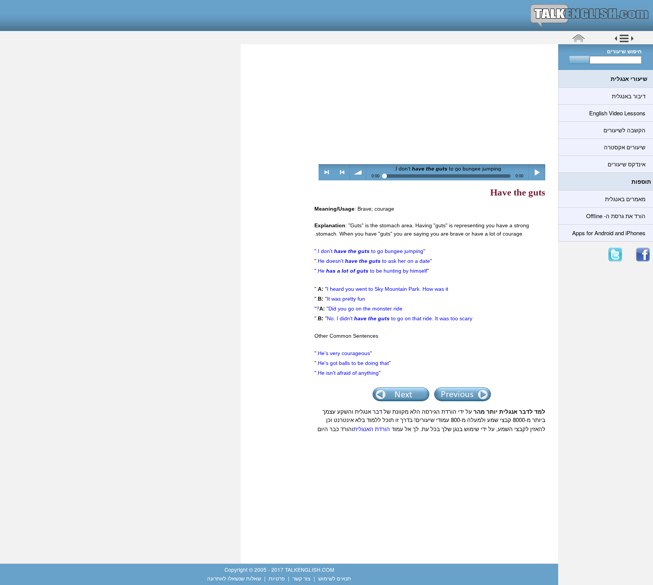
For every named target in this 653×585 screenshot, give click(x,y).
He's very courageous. (343, 353)
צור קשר (301, 578)
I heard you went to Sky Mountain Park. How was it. (382, 289)
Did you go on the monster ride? (359, 309)
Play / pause (536, 172)
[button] (624, 41)
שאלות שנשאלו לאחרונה (234, 578)
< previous (342, 172)
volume (358, 172)
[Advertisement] (397, 104)
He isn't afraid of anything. (347, 373)
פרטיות (277, 578)
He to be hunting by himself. (371, 271)
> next (326, 172)
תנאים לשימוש (334, 578)
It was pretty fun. (340, 299)
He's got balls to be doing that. (352, 363)
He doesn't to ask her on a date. (373, 261)
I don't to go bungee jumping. (369, 251)
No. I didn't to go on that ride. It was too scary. (394, 318)
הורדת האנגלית (371, 429)
